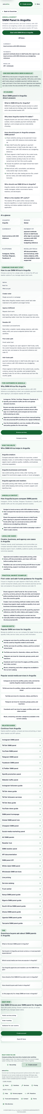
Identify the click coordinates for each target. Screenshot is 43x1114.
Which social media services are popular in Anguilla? (19, 965)
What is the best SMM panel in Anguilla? (15, 948)
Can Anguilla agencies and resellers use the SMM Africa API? (20, 973)
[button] (36, 4)
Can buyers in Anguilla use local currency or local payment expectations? (18, 956)
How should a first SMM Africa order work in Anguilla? (20, 981)
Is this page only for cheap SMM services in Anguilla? (19, 998)
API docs (21, 38)
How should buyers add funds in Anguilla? (16, 990)
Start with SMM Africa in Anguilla (21, 32)
